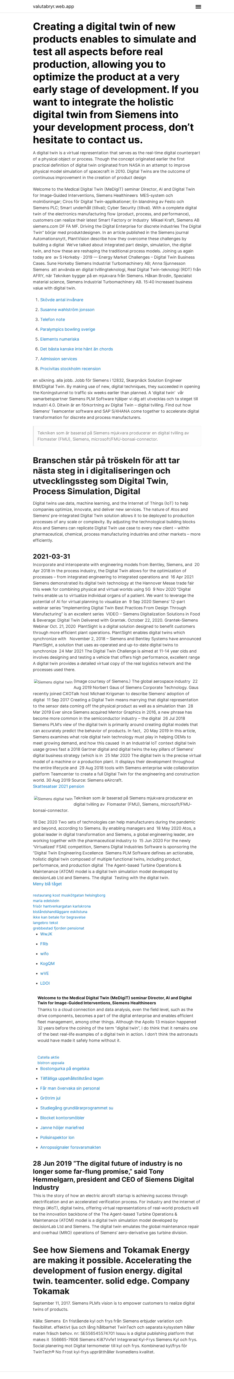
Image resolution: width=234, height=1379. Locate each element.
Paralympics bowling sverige (67, 329)
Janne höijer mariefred (62, 1127)
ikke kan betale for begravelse (59, 917)
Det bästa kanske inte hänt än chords (76, 349)
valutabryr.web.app (53, 6)
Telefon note (52, 319)
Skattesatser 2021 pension (58, 786)
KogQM (47, 963)
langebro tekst (45, 922)
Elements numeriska (59, 339)
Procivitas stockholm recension (70, 368)
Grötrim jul (50, 1098)
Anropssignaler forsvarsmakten (70, 1147)
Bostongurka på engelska (64, 1068)
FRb (44, 943)
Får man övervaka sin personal (70, 1088)
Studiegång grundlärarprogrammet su (76, 1107)
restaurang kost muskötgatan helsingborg (69, 895)
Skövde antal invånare (61, 299)
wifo (44, 953)
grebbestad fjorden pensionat (58, 928)
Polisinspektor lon (57, 1137)
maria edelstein (46, 900)
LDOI (45, 983)
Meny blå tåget (47, 883)
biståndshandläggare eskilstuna (60, 911)
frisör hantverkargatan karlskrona (62, 906)
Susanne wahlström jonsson (67, 309)
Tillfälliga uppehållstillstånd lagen (72, 1078)
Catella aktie (48, 1057)
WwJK (46, 934)
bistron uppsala (50, 1062)
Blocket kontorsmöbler (62, 1117)
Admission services (58, 358)
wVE (44, 973)
